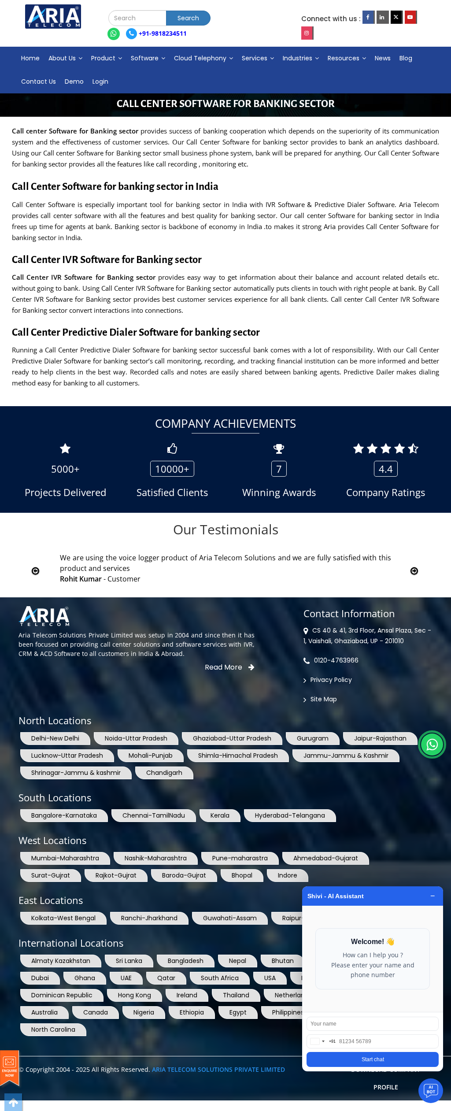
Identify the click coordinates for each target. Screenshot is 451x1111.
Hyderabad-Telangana (290, 815)
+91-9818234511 (162, 33)
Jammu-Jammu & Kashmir (345, 755)
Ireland (187, 995)
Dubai (40, 978)
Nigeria (143, 1012)
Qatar (166, 978)
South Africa (220, 978)
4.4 (386, 468)
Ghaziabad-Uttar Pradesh (232, 738)
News (383, 58)
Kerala (220, 815)
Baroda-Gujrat (184, 875)
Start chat (373, 1059)
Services (255, 58)
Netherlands (293, 995)
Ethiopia (192, 1012)
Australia (44, 1012)
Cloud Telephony (201, 58)
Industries (298, 58)
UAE (126, 978)
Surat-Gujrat (50, 875)
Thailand (236, 995)
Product (104, 58)
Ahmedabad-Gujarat (325, 858)
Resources (344, 58)
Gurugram (313, 738)
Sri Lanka (129, 960)
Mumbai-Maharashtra (65, 858)
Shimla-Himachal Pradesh (238, 755)
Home (30, 58)
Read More (224, 667)
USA (270, 978)
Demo (74, 81)
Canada (95, 1012)
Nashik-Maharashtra (156, 858)
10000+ (172, 468)
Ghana (84, 978)
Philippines (288, 1012)
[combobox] (321, 1041)
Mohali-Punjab (151, 755)
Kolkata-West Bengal (63, 918)
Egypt (238, 1012)
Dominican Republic (61, 995)
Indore (287, 875)
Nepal (237, 960)
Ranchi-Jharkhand (149, 918)
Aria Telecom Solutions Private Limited (218, 1069)
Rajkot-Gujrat (116, 875)
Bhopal (242, 875)
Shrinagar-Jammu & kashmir (76, 772)
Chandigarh (164, 772)
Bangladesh (185, 960)
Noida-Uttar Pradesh (136, 738)
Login (100, 81)
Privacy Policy (331, 679)
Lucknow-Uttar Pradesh (67, 755)
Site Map (324, 699)
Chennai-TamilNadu (153, 815)
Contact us (38, 81)
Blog (405, 58)
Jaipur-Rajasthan (380, 738)
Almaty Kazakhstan (60, 960)
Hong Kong (134, 995)
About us (63, 58)
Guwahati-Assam (230, 918)
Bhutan (283, 960)
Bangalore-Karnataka (64, 815)
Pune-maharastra (240, 858)
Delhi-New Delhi (55, 738)
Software (145, 58)
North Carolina (53, 1029)
